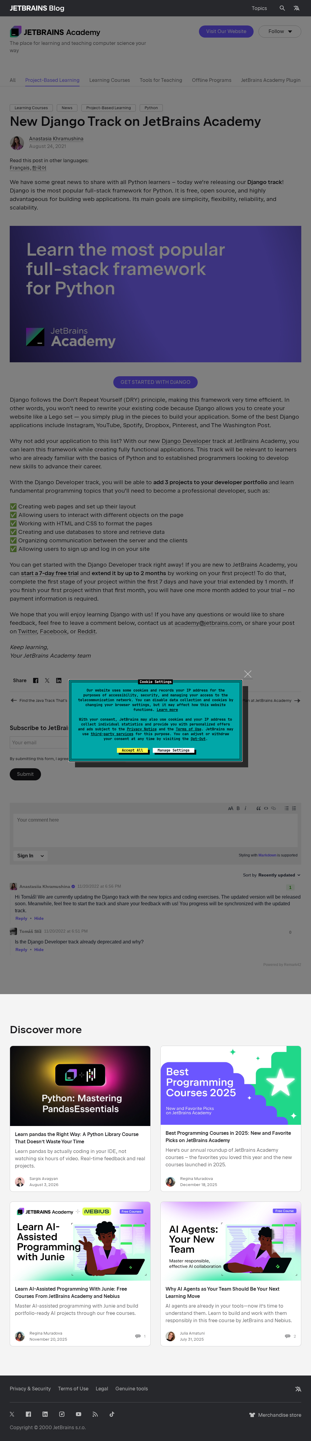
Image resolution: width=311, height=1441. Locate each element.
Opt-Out (198, 738)
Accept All (132, 750)
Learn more (167, 709)
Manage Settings (174, 750)
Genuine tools (131, 1389)
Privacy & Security (30, 1389)
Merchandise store (278, 1418)
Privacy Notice (142, 729)
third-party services (112, 734)
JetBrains (63, 1427)
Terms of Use (188, 729)
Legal (102, 1389)
